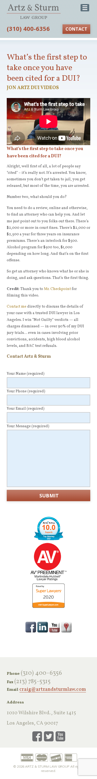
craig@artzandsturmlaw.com (52, 689)
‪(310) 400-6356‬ (28, 28)
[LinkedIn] (42, 627)
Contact (76, 29)
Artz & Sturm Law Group (34, 11)
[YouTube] (54, 627)
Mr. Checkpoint (57, 289)
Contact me (16, 306)
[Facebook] (30, 627)
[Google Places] (66, 627)
